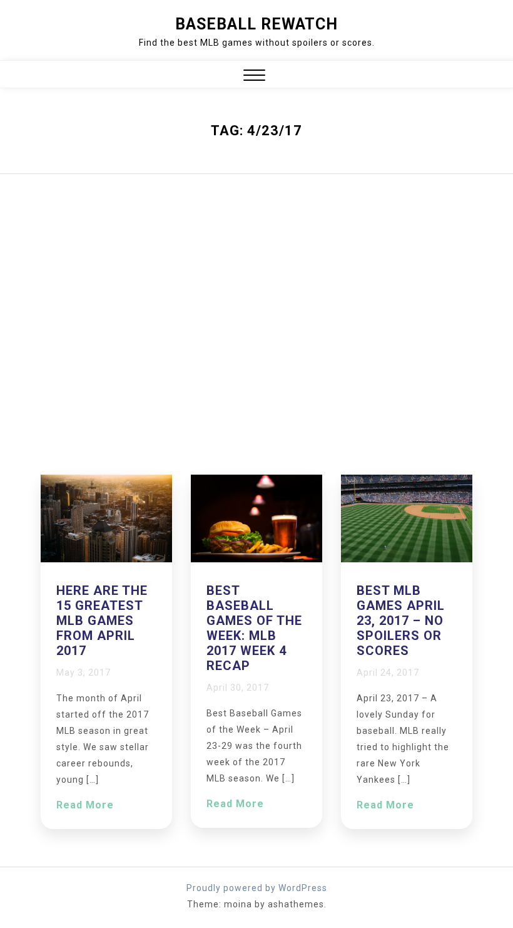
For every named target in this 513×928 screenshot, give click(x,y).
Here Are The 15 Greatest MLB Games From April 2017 (102, 620)
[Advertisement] (256, 324)
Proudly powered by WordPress (256, 888)
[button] (254, 77)
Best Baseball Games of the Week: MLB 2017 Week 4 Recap (254, 628)
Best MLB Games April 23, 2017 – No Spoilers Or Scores (401, 620)
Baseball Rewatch (256, 24)
